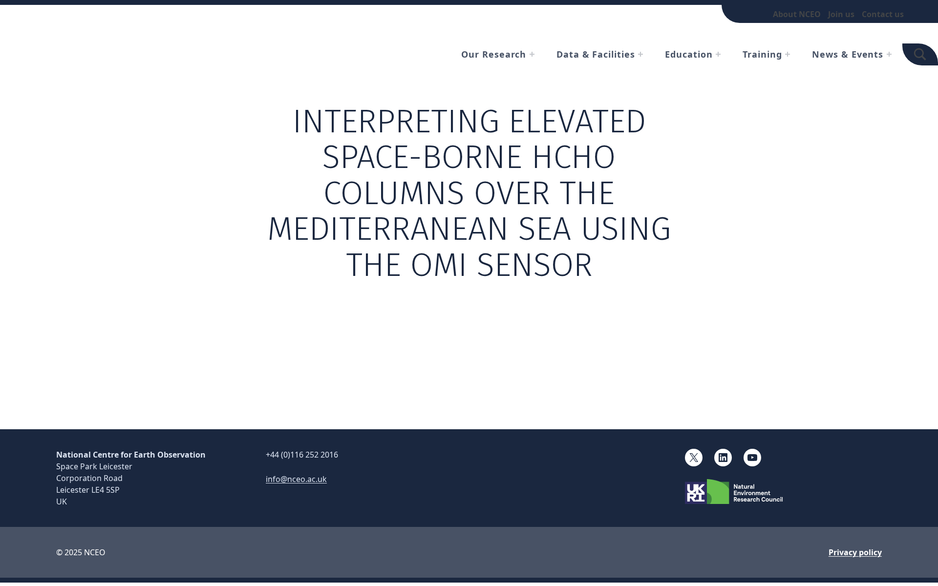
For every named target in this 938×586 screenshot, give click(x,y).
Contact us (883, 14)
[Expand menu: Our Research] (532, 54)
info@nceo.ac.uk (296, 479)
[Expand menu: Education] (718, 54)
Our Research (493, 54)
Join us (841, 14)
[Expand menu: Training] (787, 54)
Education (688, 54)
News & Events (847, 54)
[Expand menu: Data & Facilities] (640, 54)
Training (762, 54)
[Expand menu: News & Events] (889, 54)
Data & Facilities (595, 54)
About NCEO (797, 14)
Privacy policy (855, 552)
